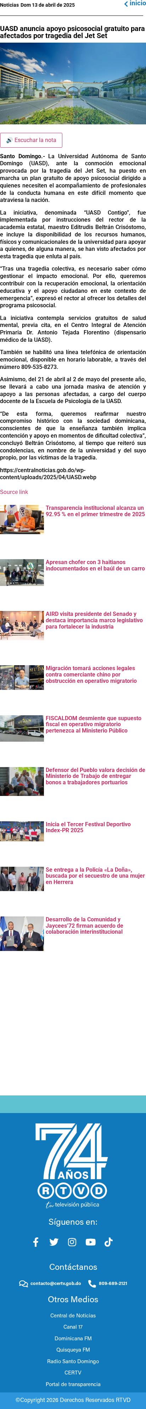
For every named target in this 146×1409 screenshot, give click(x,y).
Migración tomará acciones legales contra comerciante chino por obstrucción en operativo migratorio (91, 674)
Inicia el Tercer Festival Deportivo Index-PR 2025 (88, 827)
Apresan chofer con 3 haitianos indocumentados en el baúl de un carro (95, 565)
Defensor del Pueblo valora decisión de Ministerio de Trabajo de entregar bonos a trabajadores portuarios (95, 776)
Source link (14, 492)
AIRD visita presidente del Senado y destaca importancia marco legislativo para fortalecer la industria (94, 620)
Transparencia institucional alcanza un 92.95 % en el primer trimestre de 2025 (95, 511)
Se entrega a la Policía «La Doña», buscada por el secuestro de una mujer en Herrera (95, 875)
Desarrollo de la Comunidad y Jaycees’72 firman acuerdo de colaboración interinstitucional (84, 925)
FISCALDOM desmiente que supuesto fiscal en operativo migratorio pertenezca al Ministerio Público (93, 724)
